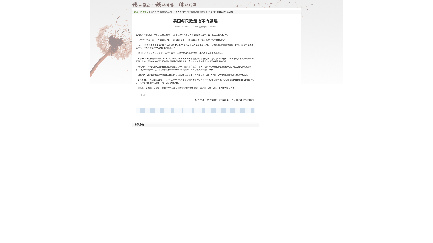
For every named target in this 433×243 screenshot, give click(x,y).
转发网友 (212, 100)
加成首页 (153, 12)
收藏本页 (224, 100)
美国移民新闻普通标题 (197, 12)
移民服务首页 (166, 12)
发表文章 (199, 100)
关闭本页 (248, 100)
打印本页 (236, 100)
